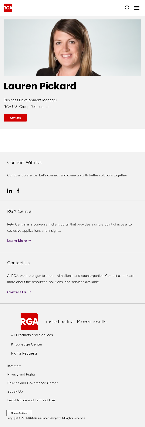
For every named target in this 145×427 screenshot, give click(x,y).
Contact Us (17, 292)
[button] (127, 8)
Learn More (17, 240)
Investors (14, 366)
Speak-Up (15, 391)
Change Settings (19, 413)
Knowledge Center (26, 344)
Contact (15, 117)
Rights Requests (24, 353)
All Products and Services (32, 335)
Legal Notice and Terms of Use (31, 400)
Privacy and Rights (21, 374)
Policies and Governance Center (32, 383)
